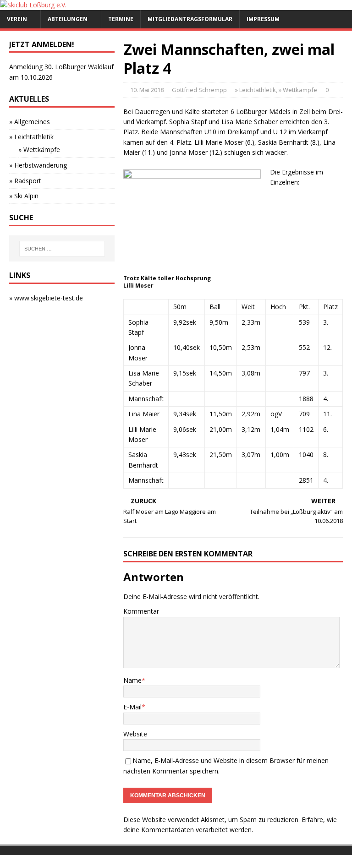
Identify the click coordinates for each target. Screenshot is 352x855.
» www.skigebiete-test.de (46, 298)
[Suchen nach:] (62, 248)
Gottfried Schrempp (199, 90)
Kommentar (141, 611)
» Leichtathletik (255, 90)
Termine (120, 19)
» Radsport (25, 180)
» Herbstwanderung (38, 165)
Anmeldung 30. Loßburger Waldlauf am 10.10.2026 (61, 71)
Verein (17, 19)
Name (132, 680)
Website (135, 734)
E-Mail (132, 707)
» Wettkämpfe (298, 90)
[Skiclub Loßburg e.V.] (33, 4)
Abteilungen (68, 19)
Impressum (263, 19)
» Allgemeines (29, 121)
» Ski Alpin (23, 195)
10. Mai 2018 (147, 90)
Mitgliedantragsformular (190, 19)
